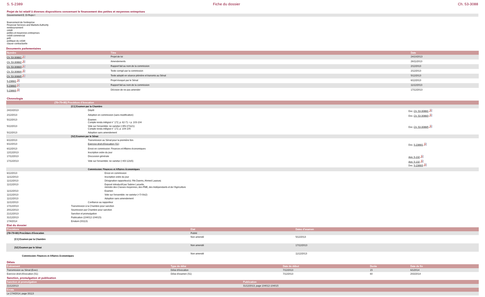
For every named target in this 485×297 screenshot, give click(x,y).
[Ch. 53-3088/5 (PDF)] (23, 76)
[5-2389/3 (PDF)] (18, 90)
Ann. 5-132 (414, 157)
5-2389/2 (11, 86)
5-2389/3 (11, 90)
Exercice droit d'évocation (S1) (103, 144)
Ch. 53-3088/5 (14, 76)
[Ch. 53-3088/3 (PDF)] (23, 67)
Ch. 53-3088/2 (14, 62)
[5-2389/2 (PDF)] (18, 86)
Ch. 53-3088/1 (14, 57)
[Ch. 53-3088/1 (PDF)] (23, 57)
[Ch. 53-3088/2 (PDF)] (23, 62)
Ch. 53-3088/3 (14, 67)
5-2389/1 (11, 81)
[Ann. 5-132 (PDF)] (421, 157)
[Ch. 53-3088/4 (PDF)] (23, 71)
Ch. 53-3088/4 (14, 71)
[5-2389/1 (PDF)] (18, 81)
